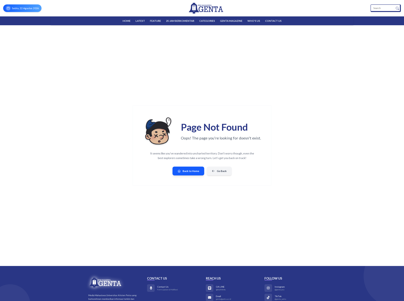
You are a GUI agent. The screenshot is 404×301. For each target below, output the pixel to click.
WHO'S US (253, 20)
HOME (127, 20)
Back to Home (191, 170)
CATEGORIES (207, 20)
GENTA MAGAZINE (231, 20)
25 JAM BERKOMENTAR (180, 20)
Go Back (222, 170)
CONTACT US (273, 20)
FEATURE (155, 20)
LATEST (140, 20)
